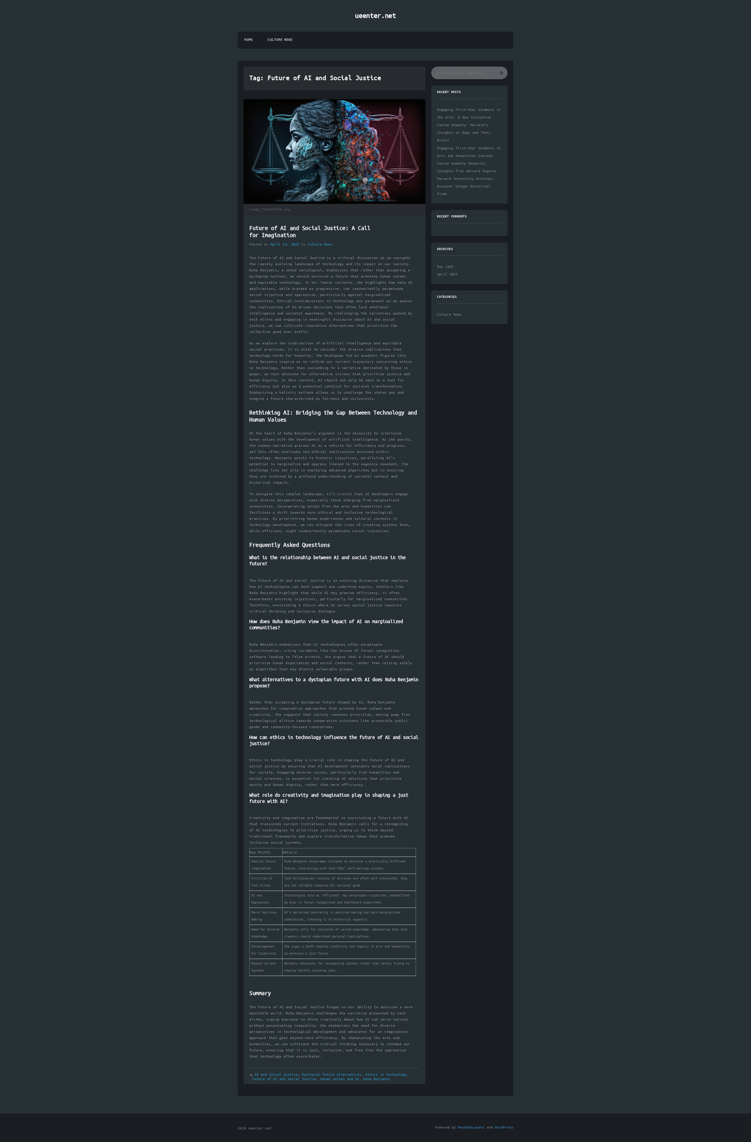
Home (248, 40)
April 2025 (447, 274)
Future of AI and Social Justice (284, 1079)
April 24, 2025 (284, 244)
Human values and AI (339, 1079)
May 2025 (445, 267)
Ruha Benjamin (376, 1079)
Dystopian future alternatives (331, 1074)
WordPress (504, 1127)
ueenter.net (375, 15)
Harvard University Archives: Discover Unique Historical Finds (465, 186)
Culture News (280, 40)
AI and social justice (276, 1074)
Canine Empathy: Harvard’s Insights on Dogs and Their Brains (464, 133)
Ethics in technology (386, 1074)
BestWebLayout (471, 1127)
